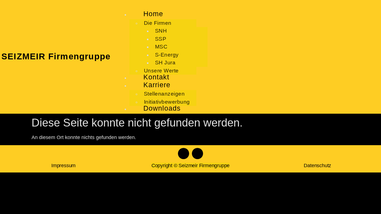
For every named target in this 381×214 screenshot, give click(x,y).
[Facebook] (183, 153)
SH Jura (165, 62)
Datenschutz (317, 165)
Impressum (63, 165)
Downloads (162, 108)
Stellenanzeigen (164, 94)
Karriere (156, 85)
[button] (248, 5)
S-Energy (167, 55)
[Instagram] (197, 153)
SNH (161, 31)
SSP (161, 39)
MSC (161, 47)
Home (153, 14)
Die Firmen (158, 23)
